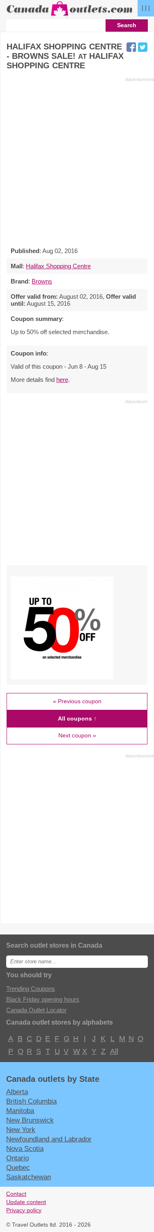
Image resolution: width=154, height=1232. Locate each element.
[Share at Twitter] (142, 47)
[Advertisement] (77, 160)
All (113, 1051)
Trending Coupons (30, 988)
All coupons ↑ (77, 718)
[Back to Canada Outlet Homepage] (70, 15)
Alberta (17, 1091)
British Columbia (31, 1101)
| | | (146, 7)
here (62, 379)
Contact (16, 1194)
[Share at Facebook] (131, 47)
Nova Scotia (25, 1148)
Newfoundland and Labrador (49, 1139)
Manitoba (20, 1110)
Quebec (18, 1167)
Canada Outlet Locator (36, 1010)
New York (20, 1129)
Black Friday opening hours (42, 999)
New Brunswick (30, 1120)
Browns (42, 281)
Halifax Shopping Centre (58, 266)
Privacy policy (23, 1210)
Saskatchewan (28, 1177)
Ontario (17, 1158)
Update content (26, 1202)
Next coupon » (77, 735)
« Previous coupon (77, 701)
